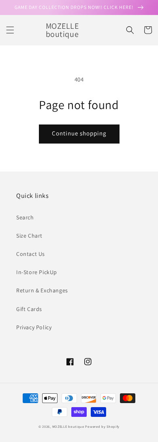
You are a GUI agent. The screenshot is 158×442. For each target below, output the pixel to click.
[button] (10, 30)
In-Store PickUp (36, 272)
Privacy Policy (33, 327)
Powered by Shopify (102, 426)
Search (25, 217)
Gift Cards (29, 309)
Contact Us (30, 253)
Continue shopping (79, 133)
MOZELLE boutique (68, 426)
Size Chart (29, 235)
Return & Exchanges (42, 290)
